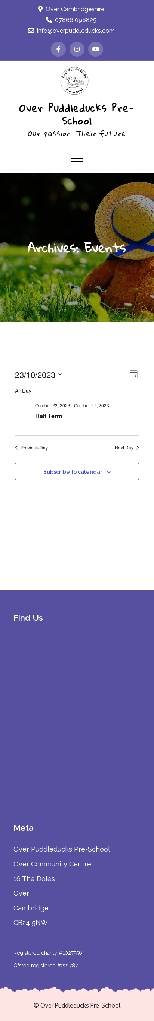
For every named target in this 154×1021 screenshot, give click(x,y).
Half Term (48, 415)
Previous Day (34, 448)
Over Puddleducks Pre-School (76, 114)
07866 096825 (75, 19)
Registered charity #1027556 (47, 953)
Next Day (124, 448)
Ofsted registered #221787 (45, 965)
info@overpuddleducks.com (76, 30)
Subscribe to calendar (72, 472)
